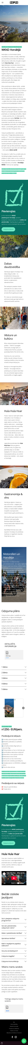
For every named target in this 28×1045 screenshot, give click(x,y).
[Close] (26, 509)
